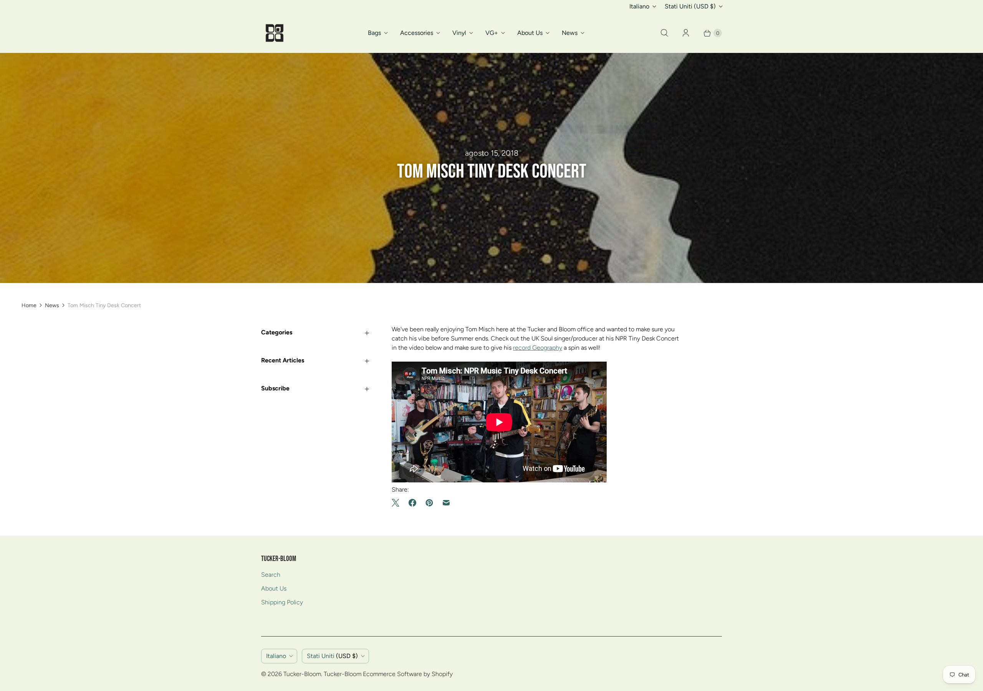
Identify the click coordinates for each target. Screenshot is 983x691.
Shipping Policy (282, 602)
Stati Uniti (690, 6)
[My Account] (686, 33)
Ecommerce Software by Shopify (408, 674)
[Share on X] (398, 502)
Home (29, 305)
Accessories (416, 32)
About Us (530, 32)
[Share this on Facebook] (412, 502)
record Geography (537, 347)
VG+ (491, 32)
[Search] (664, 33)
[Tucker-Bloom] (274, 33)
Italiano (639, 6)
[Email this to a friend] (446, 502)
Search (270, 574)
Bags (374, 32)
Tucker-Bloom (302, 674)
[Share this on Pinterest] (429, 502)
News (570, 32)
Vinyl (459, 32)
